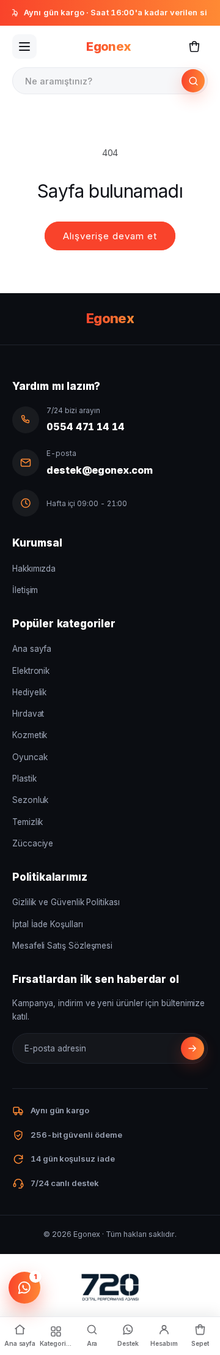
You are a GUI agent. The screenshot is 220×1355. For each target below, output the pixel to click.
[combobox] (97, 80)
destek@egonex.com (99, 470)
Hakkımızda (34, 568)
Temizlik (27, 822)
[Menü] (24, 46)
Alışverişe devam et (110, 236)
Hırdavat (28, 714)
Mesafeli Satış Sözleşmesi (62, 945)
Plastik (24, 778)
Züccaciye (32, 843)
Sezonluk (30, 800)
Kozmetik (29, 735)
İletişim (25, 590)
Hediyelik (29, 692)
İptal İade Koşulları (47, 924)
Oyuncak (29, 757)
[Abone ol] (192, 1048)
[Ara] (193, 80)
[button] (194, 46)
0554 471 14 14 (85, 426)
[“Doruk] (110, 1289)
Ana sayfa (31, 649)
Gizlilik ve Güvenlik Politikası (66, 902)
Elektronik (31, 671)
